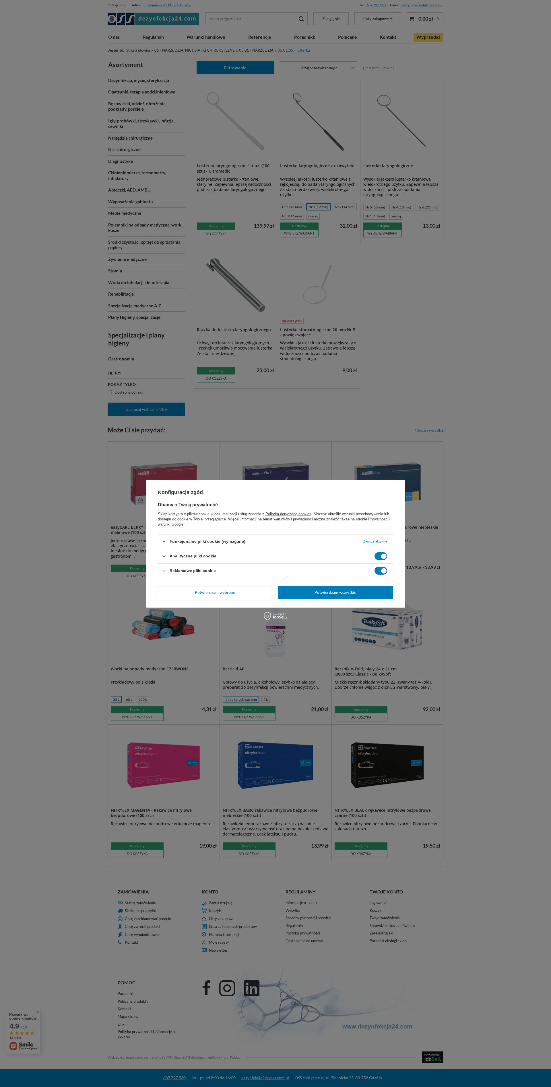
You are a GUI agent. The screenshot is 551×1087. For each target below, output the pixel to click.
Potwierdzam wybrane (215, 592)
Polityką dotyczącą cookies (288, 514)
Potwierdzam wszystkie (335, 592)
